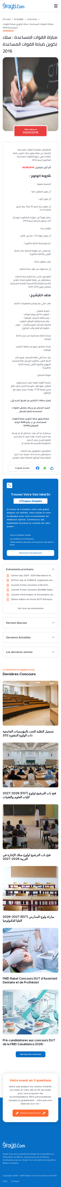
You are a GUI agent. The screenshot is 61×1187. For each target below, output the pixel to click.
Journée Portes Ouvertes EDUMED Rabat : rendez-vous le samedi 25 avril (32, 589)
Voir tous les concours (30, 1054)
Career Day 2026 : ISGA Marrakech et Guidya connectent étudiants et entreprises (31, 575)
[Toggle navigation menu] (55, 6)
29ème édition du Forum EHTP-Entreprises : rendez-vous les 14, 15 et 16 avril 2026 (33, 599)
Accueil (7, 19)
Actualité (18, 19)
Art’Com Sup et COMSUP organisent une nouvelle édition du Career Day (31, 580)
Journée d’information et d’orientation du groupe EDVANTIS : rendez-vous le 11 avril (33, 594)
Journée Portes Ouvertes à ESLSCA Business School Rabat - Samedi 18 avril (32, 585)
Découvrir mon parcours (30, 1113)
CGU (5, 1181)
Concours (32, 19)
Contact (15, 1181)
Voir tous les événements (31, 608)
